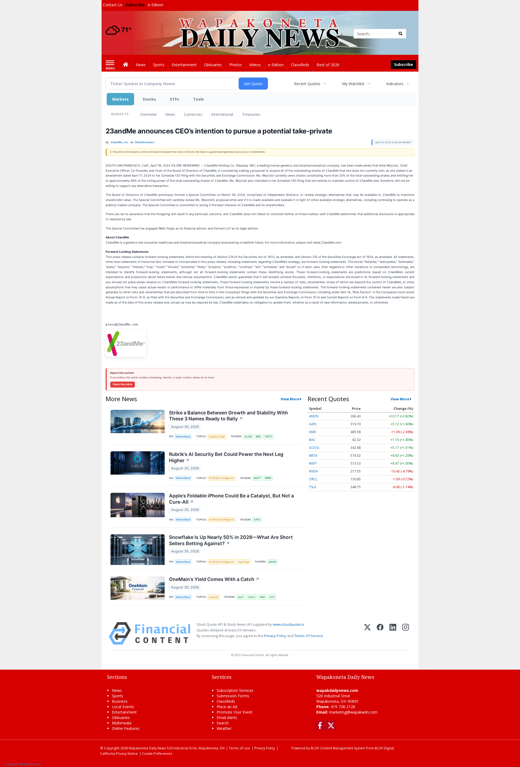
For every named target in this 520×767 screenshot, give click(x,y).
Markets (120, 99)
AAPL (257, 519)
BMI (258, 436)
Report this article (122, 384)
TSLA (312, 487)
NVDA (313, 471)
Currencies (193, 114)
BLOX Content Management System (338, 748)
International (222, 114)
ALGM (248, 436)
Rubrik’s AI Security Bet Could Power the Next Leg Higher (226, 457)
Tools (198, 99)
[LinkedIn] (392, 633)
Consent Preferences (22, 764)
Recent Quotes (307, 83)
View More (290, 399)
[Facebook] (380, 633)
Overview (148, 114)
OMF (262, 597)
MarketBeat (183, 436)
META (313, 455)
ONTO (268, 436)
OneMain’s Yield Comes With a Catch (214, 579)
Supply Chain (217, 436)
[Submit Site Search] (400, 33)
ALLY (241, 597)
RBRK (268, 478)
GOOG (314, 447)
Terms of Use (239, 748)
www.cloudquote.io (288, 624)
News (170, 114)
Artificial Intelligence (221, 478)
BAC (312, 439)
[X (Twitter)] (367, 633)
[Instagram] (405, 633)
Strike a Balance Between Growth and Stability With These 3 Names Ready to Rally (228, 416)
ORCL (313, 479)
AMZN (313, 416)
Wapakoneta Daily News (147, 748)
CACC (251, 597)
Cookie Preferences (157, 753)
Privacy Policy (275, 635)
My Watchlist (353, 83)
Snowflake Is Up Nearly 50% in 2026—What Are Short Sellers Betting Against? (231, 540)
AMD (312, 432)
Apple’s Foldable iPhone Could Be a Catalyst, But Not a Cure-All (231, 499)
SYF (272, 597)
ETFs (174, 99)
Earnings (243, 561)
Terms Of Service (308, 635)
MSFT (257, 478)
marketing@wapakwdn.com (353, 712)
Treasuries (251, 114)
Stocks (149, 99)
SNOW (272, 561)
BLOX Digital (384, 748)
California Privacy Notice (119, 753)
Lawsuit (213, 597)
